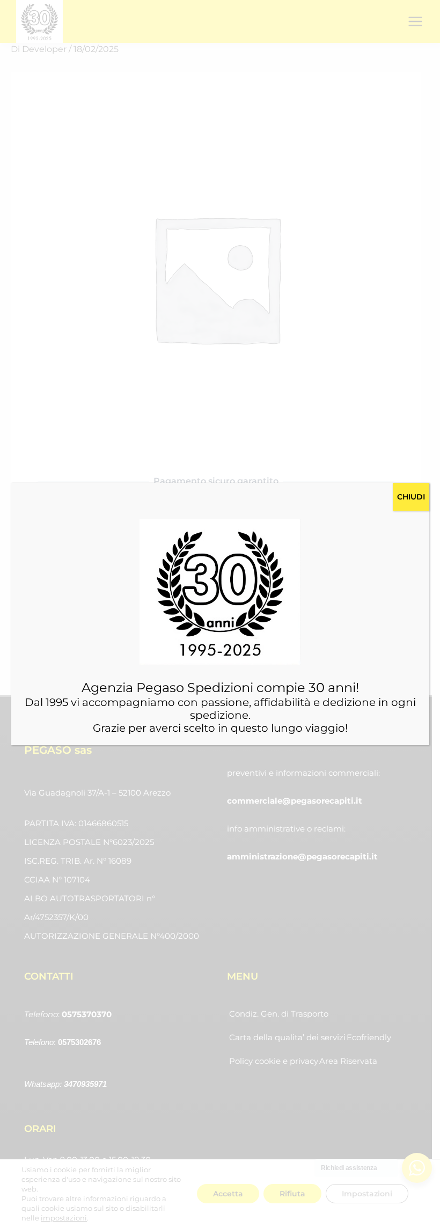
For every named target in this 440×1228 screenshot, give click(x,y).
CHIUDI (411, 497)
